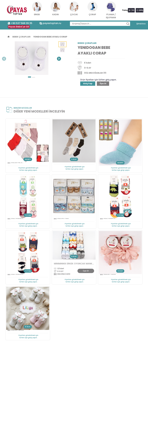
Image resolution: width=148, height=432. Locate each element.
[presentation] (4, 59)
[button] (29, 77)
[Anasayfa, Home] (17, 10)
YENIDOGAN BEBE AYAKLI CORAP (50, 36)
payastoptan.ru (52, 23)
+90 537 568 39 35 (21, 23)
